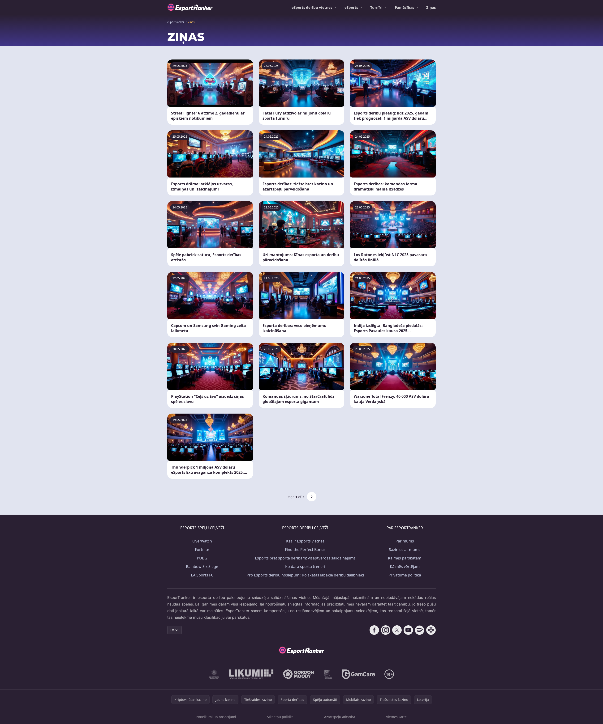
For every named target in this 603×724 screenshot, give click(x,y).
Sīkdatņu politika (280, 717)
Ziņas (431, 7)
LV (172, 630)
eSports (351, 7)
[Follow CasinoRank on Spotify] (419, 630)
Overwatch (202, 541)
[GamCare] (358, 674)
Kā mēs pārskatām (404, 558)
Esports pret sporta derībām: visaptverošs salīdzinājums (305, 558)
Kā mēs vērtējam (405, 566)
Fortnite (202, 549)
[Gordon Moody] (298, 674)
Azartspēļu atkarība (339, 717)
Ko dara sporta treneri (305, 566)
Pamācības (404, 7)
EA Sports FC (202, 575)
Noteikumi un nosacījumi (216, 717)
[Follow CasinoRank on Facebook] (374, 630)
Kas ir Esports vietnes (305, 541)
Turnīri (376, 7)
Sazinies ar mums (404, 549)
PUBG (202, 558)
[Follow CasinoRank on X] (397, 630)
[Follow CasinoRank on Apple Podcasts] (431, 630)
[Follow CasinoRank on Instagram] (385, 630)
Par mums (405, 541)
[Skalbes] (328, 674)
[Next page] (311, 496)
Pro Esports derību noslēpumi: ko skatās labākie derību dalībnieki (305, 575)
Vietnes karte (396, 717)
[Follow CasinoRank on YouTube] (408, 630)
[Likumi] (251, 674)
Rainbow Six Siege (202, 566)
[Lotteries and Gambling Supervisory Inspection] (214, 674)
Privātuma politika (404, 575)
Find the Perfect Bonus (305, 549)
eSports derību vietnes (312, 7)
